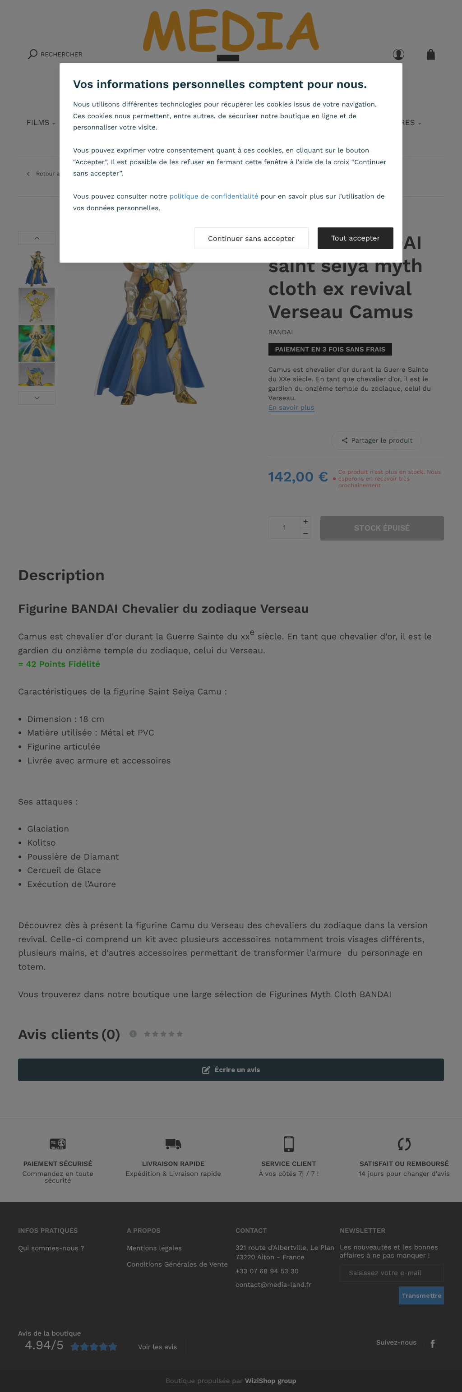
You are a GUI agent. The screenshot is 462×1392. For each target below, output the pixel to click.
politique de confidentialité (214, 196)
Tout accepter (355, 238)
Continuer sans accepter (251, 238)
